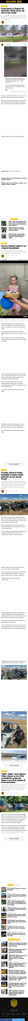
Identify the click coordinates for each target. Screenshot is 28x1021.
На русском (23, 1014)
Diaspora (13, 1014)
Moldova (8, 1014)
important (18, 171)
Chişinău (12, 171)
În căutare (18, 1014)
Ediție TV (3, 1014)
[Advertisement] (14, 120)
